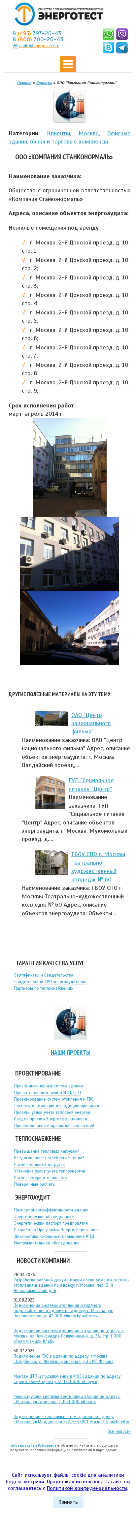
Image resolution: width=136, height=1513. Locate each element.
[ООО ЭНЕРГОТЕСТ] (57, 14)
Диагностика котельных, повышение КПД (54, 1236)
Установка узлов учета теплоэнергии (49, 1171)
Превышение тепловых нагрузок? (46, 1151)
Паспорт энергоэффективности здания (51, 1210)
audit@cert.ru (39, 45)
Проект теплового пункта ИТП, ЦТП (47, 1092)
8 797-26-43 (37, 33)
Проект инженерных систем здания (48, 1086)
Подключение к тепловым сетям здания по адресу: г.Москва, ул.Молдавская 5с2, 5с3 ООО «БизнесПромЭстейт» (71, 1419)
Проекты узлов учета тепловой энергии (52, 1112)
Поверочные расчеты (34, 1184)
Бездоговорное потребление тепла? (49, 1158)
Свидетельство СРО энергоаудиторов (50, 981)
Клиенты (58, 133)
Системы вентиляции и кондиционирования (56, 1106)
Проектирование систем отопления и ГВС (53, 1099)
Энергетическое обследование (44, 1216)
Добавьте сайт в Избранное (33, 1445)
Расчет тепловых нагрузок (39, 1164)
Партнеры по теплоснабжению (43, 988)
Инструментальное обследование (47, 1243)
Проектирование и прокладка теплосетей (54, 1125)
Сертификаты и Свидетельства (43, 975)
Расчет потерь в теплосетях (41, 1177)
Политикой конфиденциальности (87, 1488)
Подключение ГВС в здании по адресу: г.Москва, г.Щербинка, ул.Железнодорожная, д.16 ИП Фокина (64, 1359)
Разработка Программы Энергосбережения (56, 1230)
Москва (89, 133)
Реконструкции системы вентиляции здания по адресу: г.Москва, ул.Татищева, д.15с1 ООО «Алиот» (67, 1399)
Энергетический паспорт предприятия (51, 1223)
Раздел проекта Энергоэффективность (51, 1119)
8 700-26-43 (38, 39)
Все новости (119, 1431)
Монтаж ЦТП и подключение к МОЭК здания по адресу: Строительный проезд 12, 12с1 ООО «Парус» (67, 1379)
